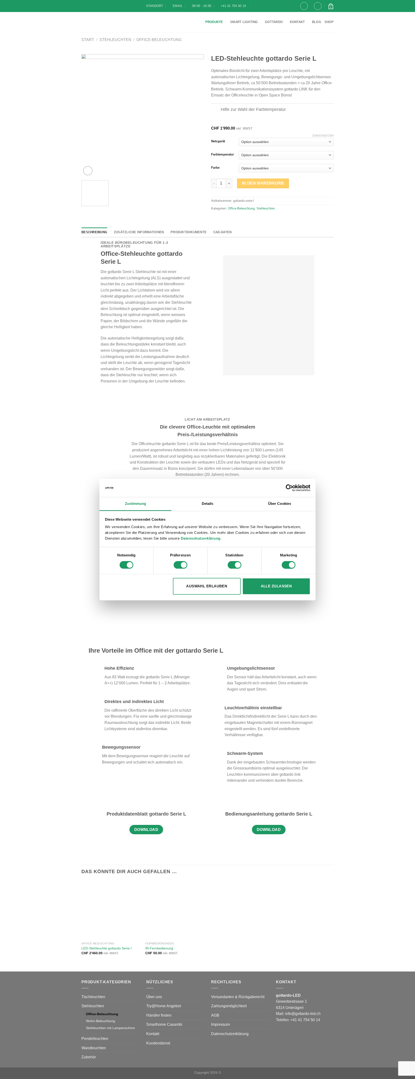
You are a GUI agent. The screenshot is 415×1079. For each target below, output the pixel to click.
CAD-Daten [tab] (222, 232)
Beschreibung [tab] (94, 232)
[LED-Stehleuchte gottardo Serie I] (111, 910)
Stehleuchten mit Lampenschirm (110, 1028)
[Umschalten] (215, 110)
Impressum (220, 1024)
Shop (329, 22)
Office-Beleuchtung (159, 40)
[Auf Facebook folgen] (256, 6)
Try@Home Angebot (163, 1006)
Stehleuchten (115, 40)
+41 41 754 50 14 (305, 1020)
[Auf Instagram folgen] (263, 6)
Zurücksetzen (323, 135)
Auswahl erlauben (206, 586)
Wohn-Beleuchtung (100, 1021)
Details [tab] (208, 504)
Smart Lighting (244, 22)
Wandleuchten (93, 1048)
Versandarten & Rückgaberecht (237, 997)
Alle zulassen (276, 586)
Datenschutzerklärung (200, 539)
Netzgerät (218, 141)
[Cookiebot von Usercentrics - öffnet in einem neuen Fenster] (289, 487)
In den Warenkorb (263, 183)
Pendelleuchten (94, 1039)
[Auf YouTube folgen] (269, 6)
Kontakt (297, 22)
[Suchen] (304, 6)
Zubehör (88, 1057)
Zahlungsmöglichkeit (229, 1006)
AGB (215, 1015)
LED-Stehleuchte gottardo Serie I (106, 948)
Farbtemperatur (222, 154)
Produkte (214, 22)
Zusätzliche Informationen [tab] (139, 232)
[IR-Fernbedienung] (175, 910)
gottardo (274, 22)
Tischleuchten (93, 997)
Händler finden (158, 1015)
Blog (316, 22)
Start (87, 40)
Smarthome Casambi (164, 1024)
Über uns (154, 997)
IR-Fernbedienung (159, 948)
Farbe (215, 167)
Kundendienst (158, 1043)
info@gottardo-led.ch (303, 1014)
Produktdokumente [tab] (189, 232)
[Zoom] (87, 170)
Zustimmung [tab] (135, 504)
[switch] (180, 565)
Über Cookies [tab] (279, 504)
